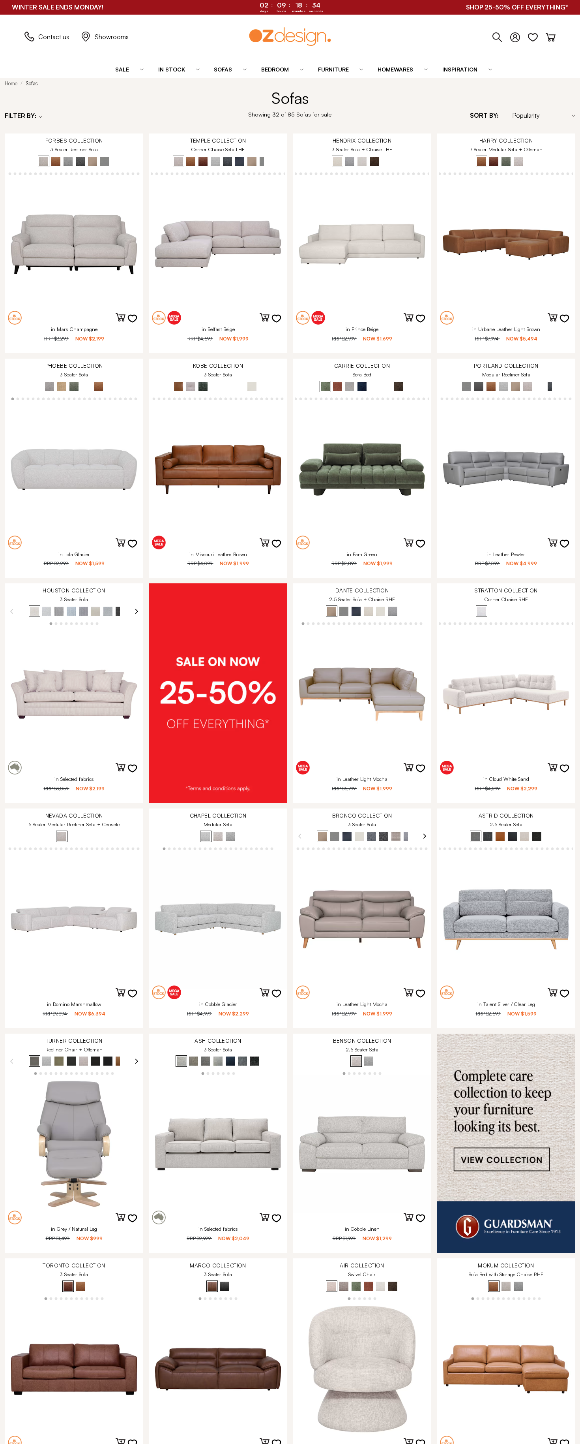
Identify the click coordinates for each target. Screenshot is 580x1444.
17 (35, 173)
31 (107, 173)
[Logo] (290, 36)
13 (15, 173)
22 (61, 173)
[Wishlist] (537, 35)
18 (40, 173)
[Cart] (551, 35)
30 (102, 173)
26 (81, 173)
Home (11, 83)
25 (76, 173)
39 (552, 173)
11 (300, 173)
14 (20, 173)
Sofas (32, 83)
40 (557, 173)
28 (92, 173)
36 (133, 173)
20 (51, 173)
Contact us (53, 37)
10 (295, 173)
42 (567, 173)
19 (46, 173)
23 (66, 173)
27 (87, 173)
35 (128, 173)
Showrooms (112, 37)
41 (562, 173)
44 (562, 848)
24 (71, 173)
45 (567, 848)
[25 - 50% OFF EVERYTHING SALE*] (218, 693)
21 (56, 173)
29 (97, 173)
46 (572, 848)
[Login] (519, 35)
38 (284, 173)
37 (138, 173)
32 (112, 173)
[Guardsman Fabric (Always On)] (506, 1143)
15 (25, 173)
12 (10, 173)
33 (117, 173)
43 (572, 173)
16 (30, 173)
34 (122, 173)
